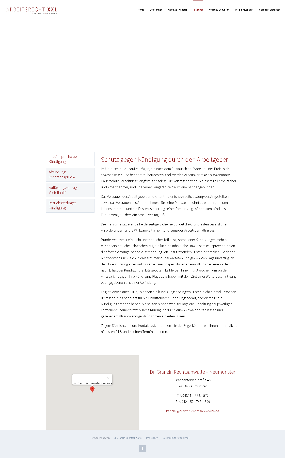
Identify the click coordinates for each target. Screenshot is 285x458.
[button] (92, 389)
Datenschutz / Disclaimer (176, 437)
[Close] (108, 378)
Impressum (152, 437)
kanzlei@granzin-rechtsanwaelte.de (192, 411)
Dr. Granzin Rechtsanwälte (128, 437)
